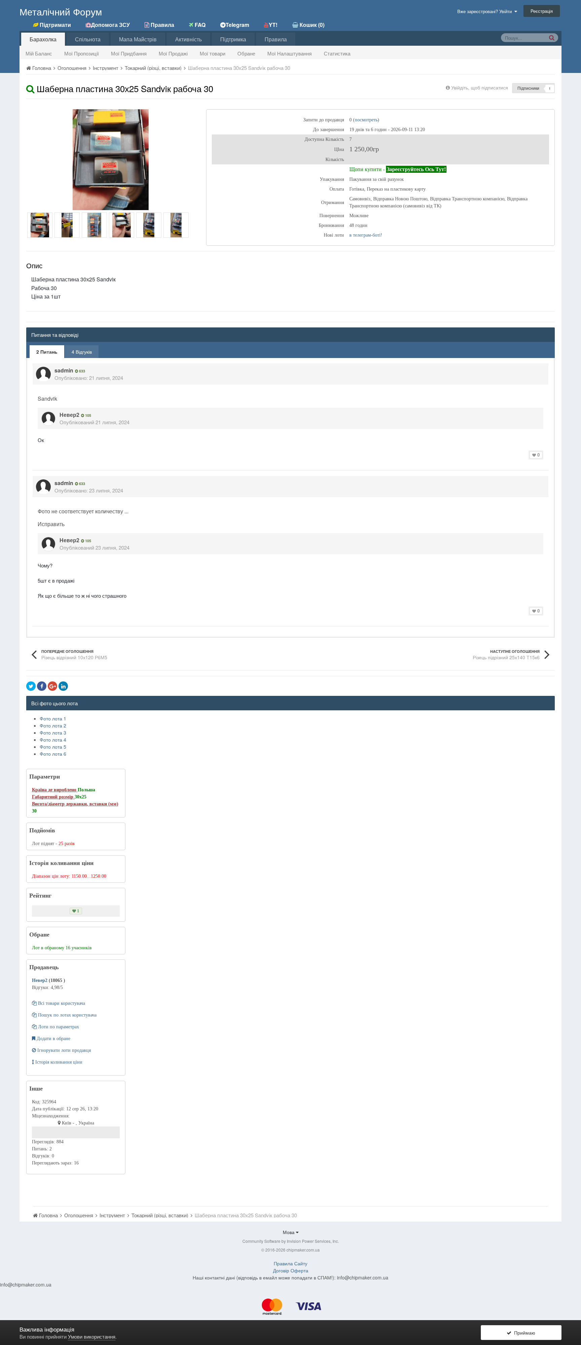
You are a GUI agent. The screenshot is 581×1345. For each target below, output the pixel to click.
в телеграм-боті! (365, 235)
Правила (276, 39)
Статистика (337, 53)
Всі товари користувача (61, 1003)
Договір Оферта (290, 1270)
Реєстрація (542, 11)
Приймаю (523, 1332)
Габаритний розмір (53, 796)
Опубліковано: (88, 377)
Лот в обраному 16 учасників (62, 947)
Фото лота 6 (53, 753)
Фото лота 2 (53, 725)
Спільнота (88, 39)
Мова (289, 1232)
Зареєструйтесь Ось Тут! (416, 169)
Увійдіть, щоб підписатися (479, 87)
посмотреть (366, 119)
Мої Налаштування (289, 53)
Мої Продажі (173, 53)
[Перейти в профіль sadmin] (43, 374)
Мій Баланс (39, 53)
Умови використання (91, 1336)
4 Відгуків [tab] (82, 351)
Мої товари (212, 53)
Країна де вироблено (55, 789)
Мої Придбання (129, 53)
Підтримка (233, 39)
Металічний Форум (61, 11)
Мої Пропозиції (81, 53)
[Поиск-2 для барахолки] (552, 37)
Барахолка (43, 39)
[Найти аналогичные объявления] (30, 88)
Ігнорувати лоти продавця (63, 1050)
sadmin (63, 370)
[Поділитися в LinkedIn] (63, 686)
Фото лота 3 (53, 732)
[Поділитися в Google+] (52, 686)
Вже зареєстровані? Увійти (485, 11)
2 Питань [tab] (46, 351)
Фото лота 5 (53, 746)
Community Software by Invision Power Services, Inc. (290, 1241)
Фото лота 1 (53, 718)
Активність (188, 39)
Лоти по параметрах (58, 1026)
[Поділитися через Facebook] (41, 686)
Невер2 (69, 415)
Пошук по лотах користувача (66, 1015)
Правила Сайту (290, 1263)
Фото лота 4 (53, 739)
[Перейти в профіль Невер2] (48, 418)
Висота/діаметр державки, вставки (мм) (75, 803)
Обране (246, 53)
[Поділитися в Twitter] (31, 686)
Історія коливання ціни (58, 1062)
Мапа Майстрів (138, 39)
